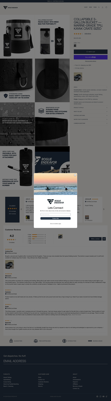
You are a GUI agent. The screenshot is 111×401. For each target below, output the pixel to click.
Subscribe (55, 218)
